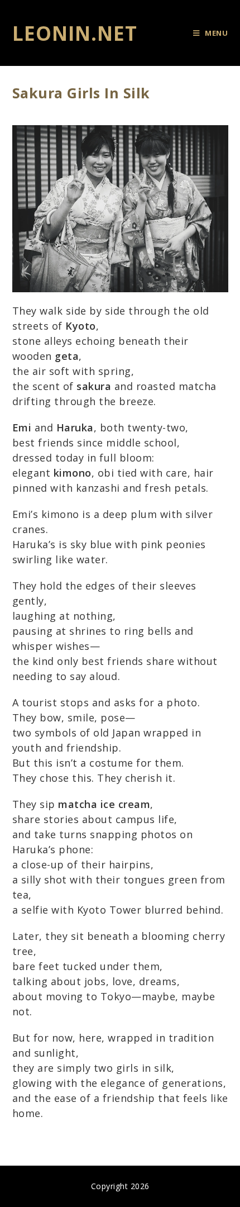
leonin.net (74, 33)
